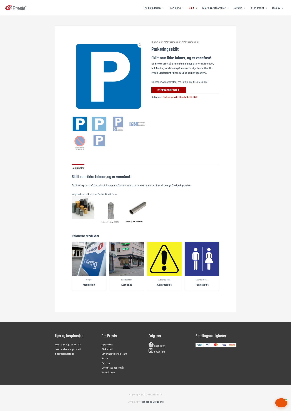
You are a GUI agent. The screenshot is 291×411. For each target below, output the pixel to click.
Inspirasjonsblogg (64, 353)
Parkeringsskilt (173, 41)
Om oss (106, 363)
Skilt (191, 7)
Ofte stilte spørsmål (113, 367)
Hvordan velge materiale (68, 344)
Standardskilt (185, 97)
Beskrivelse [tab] (78, 167)
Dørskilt (238, 7)
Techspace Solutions (152, 401)
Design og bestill (168, 89)
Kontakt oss (108, 372)
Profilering (175, 7)
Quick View (89, 273)
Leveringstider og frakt (114, 353)
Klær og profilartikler (214, 7)
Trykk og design (152, 7)
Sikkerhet (107, 349)
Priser (105, 358)
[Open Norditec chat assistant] (281, 402)
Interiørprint (257, 7)
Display (276, 7)
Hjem (154, 41)
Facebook (159, 345)
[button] (140, 45)
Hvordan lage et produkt (68, 349)
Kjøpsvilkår (108, 344)
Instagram (159, 351)
